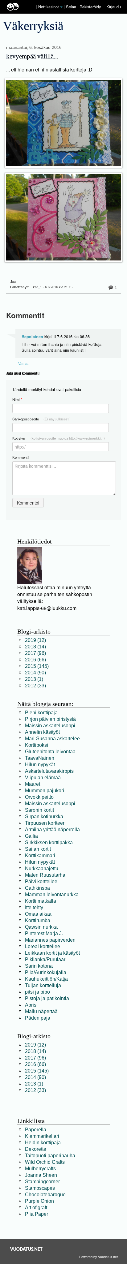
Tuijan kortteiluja (43, 985)
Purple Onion (39, 1201)
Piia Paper (36, 1214)
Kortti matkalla (40, 901)
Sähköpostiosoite (41, 418)
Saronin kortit (39, 810)
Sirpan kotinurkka (44, 816)
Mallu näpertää (41, 1011)
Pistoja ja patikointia (47, 998)
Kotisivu (58, 438)
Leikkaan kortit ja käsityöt (52, 953)
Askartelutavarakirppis (49, 771)
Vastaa (24, 363)
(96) (35, 653)
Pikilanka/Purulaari (46, 959)
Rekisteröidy (90, 7)
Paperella (35, 1129)
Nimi (17, 399)
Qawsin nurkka (41, 927)
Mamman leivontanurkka (52, 894)
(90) (35, 672)
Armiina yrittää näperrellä (52, 829)
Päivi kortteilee (41, 881)
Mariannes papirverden (50, 940)
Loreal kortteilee (42, 946)
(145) (37, 666)
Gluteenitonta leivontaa (50, 751)
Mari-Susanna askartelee (52, 738)
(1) (34, 679)
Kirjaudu (113, 7)
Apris (30, 1005)
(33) (35, 685)
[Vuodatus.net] (26, 1249)
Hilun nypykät (40, 764)
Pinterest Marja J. (44, 933)
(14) (35, 646)
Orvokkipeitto (39, 797)
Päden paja (37, 1018)
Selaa (71, 7)
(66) (35, 659)
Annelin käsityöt (42, 732)
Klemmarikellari (42, 1136)
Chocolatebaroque (45, 1194)
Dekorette (35, 1149)
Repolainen (32, 336)
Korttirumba (37, 920)
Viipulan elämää (43, 777)
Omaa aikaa (38, 914)
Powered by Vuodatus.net (98, 1256)
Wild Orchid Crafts (45, 1162)
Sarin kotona (39, 966)
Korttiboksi (36, 745)
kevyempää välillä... (32, 56)
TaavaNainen (39, 758)
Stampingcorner (42, 1181)
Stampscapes (40, 1188)
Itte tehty (34, 907)
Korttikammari (40, 855)
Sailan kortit (38, 849)
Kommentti (20, 457)
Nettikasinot (48, 7)
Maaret (32, 784)
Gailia (31, 836)
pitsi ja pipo (37, 992)
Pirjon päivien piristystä (50, 719)
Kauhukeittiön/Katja (46, 979)
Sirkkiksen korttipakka (49, 842)
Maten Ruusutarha (45, 875)
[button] (61, 7)
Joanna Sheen (41, 1175)
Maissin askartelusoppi (50, 725)
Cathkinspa (37, 888)
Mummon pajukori (44, 790)
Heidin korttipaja (43, 1142)
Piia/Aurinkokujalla (45, 972)
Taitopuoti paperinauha (50, 1155)
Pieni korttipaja (41, 712)
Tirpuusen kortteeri (45, 823)
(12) (35, 640)
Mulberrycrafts (40, 1168)
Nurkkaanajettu (41, 868)
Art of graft (36, 1207)
